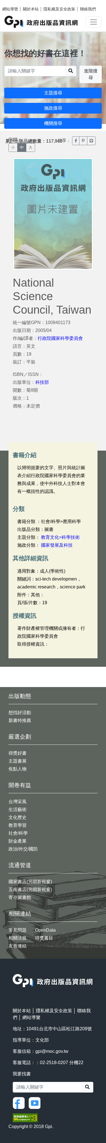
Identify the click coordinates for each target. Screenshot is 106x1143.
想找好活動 (19, 712)
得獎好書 (17, 753)
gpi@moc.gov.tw (51, 1051)
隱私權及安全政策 (59, 9)
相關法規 (17, 938)
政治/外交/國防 (23, 849)
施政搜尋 (53, 108)
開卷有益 (19, 785)
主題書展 (17, 761)
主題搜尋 (53, 92)
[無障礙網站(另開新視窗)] (25, 1117)
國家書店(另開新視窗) (30, 881)
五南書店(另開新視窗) (30, 889)
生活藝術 (17, 809)
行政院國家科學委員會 (60, 338)
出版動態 (19, 696)
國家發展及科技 (57, 545)
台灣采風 (17, 801)
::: (14, 970)
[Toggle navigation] (93, 22)
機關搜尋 (53, 123)
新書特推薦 (19, 720)
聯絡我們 (88, 9)
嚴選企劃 (19, 737)
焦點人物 (17, 769)
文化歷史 (17, 817)
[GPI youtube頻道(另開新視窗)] (36, 1102)
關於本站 (31, 9)
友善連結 (17, 945)
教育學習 (17, 825)
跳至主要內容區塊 (16, 3)
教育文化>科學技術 (60, 537)
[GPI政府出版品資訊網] (41, 21)
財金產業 (17, 841)
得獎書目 (44, 938)
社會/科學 (18, 833)
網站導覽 (10, 9)
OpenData (45, 930)
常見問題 (17, 930)
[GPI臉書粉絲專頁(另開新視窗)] (20, 1102)
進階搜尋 (91, 74)
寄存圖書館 (19, 897)
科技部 (42, 382)
